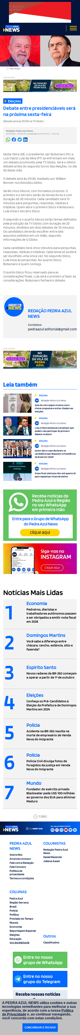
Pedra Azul (16, 898)
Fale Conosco (18, 866)
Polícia (14, 910)
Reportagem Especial (23, 930)
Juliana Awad (51, 861)
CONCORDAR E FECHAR (40, 1027)
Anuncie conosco (20, 858)
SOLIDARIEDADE (19, 943)
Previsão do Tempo (21, 918)
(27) (36, 828)
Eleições (15, 934)
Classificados (51, 942)
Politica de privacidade (17, 872)
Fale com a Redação (22, 862)
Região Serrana (19, 902)
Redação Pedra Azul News (55, 851)
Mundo (14, 922)
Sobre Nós (16, 854)
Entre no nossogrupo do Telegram (41, 978)
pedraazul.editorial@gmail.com (52, 329)
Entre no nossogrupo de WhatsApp (43, 959)
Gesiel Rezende (52, 857)
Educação (16, 938)
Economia (16, 926)
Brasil (13, 906)
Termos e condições (22, 878)
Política (14, 914)
